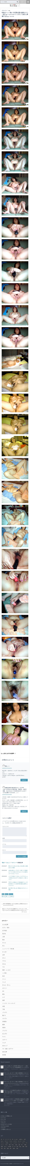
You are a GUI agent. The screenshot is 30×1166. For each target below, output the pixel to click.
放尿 (3, 1000)
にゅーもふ (3, 1121)
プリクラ (4, 1030)
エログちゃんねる (5, 1126)
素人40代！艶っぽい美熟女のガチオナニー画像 (18, 888)
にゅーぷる (3, 1119)
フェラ (4, 982)
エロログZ (3, 1127)
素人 (11, 1148)
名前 (3, 838)
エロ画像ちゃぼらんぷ (6, 1129)
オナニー (14, 862)
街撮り (4, 1027)
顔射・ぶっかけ (6, 970)
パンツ (19, 1142)
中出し (13, 1144)
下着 (3, 1009)
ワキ (3, 967)
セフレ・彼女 (5, 927)
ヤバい (4, 1036)
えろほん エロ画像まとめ (6, 1116)
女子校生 (4, 930)
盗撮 (3, 1024)
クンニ (4, 979)
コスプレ (4, 1018)
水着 (3, 1006)
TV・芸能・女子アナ (7, 1048)
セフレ (24, 1141)
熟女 (3, 862)
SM (3, 991)
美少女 (4, 933)
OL (10, 1139)
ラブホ (6, 1144)
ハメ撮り (4, 973)
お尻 (3, 954)
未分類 (4, 1054)
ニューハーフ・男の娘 (8, 948)
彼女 (20, 1146)
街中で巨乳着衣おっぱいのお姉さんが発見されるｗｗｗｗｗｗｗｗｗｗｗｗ (15, 904)
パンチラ (4, 1012)
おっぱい (4, 951)
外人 (3, 945)
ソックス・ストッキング (8, 1003)
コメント (5, 826)
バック (11, 1142)
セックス (19, 1141)
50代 (4, 896)
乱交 (3, 976)
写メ (22, 1144)
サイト (4, 850)
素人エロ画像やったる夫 (11, 1163)
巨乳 (12, 896)
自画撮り (4, 1021)
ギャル (4, 942)
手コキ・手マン (6, 985)
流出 (2, 1148)
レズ (3, 997)
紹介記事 (4, 1051)
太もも (4, 964)
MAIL (22, 2)
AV (1, 1139)
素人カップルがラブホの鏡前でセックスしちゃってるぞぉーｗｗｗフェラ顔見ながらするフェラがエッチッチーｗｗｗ (14, 910)
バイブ (8, 896)
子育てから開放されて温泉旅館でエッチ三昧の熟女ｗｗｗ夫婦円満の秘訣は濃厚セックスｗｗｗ (18, 884)
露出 (3, 994)
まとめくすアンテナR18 (6, 1124)
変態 (2, 1146)
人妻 (3, 936)
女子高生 (9, 1146)
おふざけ (4, 1033)
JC (3, 1139)
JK (8, 1139)
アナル (4, 961)
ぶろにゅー (3, 1122)
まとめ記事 (5, 924)
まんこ (8, 862)
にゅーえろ (3, 1117)
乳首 (16, 1144)
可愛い (25, 1144)
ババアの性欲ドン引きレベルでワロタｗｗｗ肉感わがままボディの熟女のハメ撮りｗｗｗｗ (18, 878)
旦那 (26, 1146)
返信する (24, 780)
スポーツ (4, 1039)
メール (4, 844)
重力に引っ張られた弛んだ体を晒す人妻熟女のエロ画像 (18, 866)
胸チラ (4, 1015)
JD (5, 1139)
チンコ (2, 1142)
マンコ (2, 1144)
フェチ (4, 1042)
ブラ (26, 1142)
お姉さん (21, 1139)
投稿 (23, 1146)
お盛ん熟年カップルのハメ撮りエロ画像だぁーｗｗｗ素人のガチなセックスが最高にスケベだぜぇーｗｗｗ (18, 872)
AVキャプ (4, 1045)
